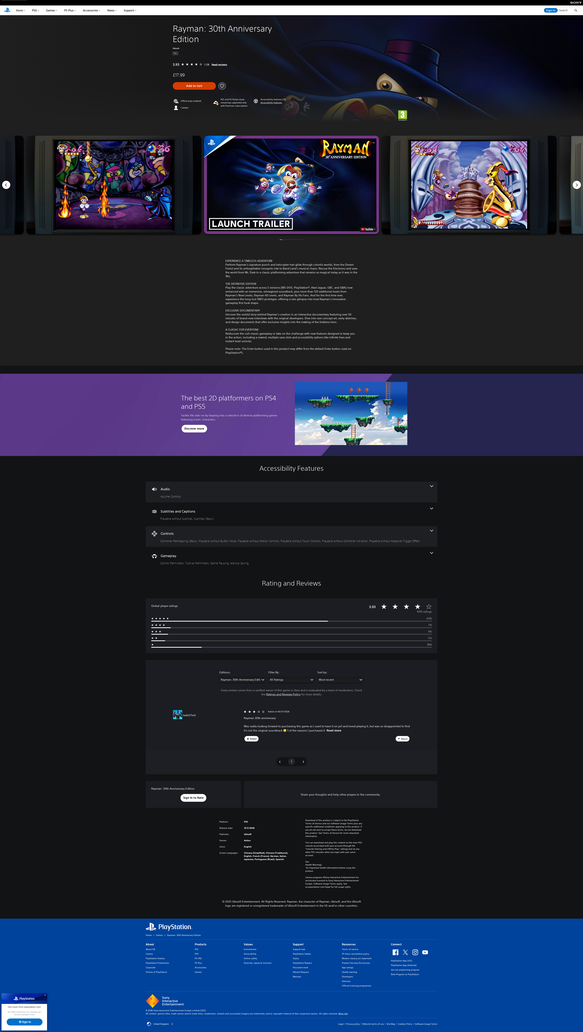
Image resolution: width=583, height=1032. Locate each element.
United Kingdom (161, 1024)
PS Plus (69, 10)
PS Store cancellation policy (355, 953)
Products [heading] (200, 944)
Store (19, 10)
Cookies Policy (405, 1024)
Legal (341, 1024)
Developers (347, 976)
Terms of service (350, 949)
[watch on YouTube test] (368, 229)
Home (149, 935)
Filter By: (273, 672)
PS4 (196, 953)
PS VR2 (198, 958)
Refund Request (301, 972)
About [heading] (150, 944)
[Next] (577, 185)
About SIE (150, 949)
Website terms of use (373, 1024)
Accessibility (250, 953)
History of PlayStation (156, 972)
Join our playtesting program (405, 969)
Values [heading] (248, 944)
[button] (271, 102)
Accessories (90, 10)
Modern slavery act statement (357, 958)
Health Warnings (313, 864)
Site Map (391, 1024)
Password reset (300, 967)
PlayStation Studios (155, 958)
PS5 (34, 10)
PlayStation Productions (157, 963)
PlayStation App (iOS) (401, 960)
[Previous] (6, 185)
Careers (149, 953)
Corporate (150, 967)
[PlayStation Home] (7, 10)
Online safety (250, 958)
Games (50, 10)
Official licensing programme (356, 985)
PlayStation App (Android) (403, 965)
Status (296, 958)
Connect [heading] (396, 944)
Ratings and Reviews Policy (283, 694)
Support (129, 10)
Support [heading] (298, 944)
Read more (334, 730)
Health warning (349, 972)
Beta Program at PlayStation (405, 974)
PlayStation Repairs (302, 963)
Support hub (299, 949)
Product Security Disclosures (356, 963)
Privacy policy (353, 1024)
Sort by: (322, 672)
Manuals (297, 976)
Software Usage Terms (426, 1024)
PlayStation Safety (302, 953)
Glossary (346, 981)
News (110, 10)
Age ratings (347, 967)
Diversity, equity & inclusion (257, 963)
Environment (250, 949)
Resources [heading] (349, 944)
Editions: (224, 672)
